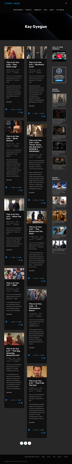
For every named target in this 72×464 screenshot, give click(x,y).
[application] (14, 109)
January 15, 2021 (10, 143)
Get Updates (60, 9)
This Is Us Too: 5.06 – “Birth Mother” (12, 138)
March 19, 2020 (10, 221)
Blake (18, 69)
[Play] (6, 109)
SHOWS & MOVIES (17, 9)
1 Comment (16, 146)
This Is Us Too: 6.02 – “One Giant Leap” (12, 64)
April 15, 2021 (32, 69)
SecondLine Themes (22, 461)
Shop (54, 456)
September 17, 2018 (10, 358)
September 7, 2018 (33, 388)
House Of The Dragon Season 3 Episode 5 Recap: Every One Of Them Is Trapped (58, 153)
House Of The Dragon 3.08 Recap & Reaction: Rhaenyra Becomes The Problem (59, 105)
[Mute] (18, 109)
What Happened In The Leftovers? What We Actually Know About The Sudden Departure (59, 236)
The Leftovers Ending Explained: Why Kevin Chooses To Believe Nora (58, 250)
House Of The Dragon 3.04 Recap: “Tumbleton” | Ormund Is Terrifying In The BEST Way (59, 167)
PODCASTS (28, 9)
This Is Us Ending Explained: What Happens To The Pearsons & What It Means (59, 207)
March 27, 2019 (10, 288)
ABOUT (52, 9)
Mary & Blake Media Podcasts (32, 456)
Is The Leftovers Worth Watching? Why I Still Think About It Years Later (59, 222)
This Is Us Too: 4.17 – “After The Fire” (13, 216)
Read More (9, 101)
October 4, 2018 (33, 313)
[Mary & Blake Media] (12, 3)
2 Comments (39, 157)
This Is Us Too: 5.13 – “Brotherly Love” (36, 64)
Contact (66, 456)
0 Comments (16, 72)
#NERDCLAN (37, 9)
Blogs (43, 456)
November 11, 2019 (33, 236)
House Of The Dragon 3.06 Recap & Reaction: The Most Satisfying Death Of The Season (59, 137)
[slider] (20, 110)
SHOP (45, 9)
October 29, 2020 (33, 154)
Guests (48, 456)
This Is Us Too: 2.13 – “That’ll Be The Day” (36, 383)
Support (60, 456)
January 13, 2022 (10, 69)
